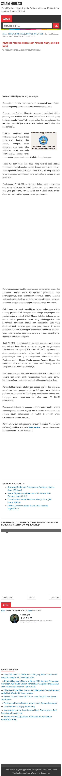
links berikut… (35, 427)
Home (31, 597)
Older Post (55, 597)
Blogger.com (45, 773)
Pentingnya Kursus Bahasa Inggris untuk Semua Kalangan (30, 703)
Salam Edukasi (11, 3)
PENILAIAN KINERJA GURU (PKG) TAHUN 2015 (23, 50)
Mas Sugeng (27, 773)
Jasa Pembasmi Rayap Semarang (19, 706)
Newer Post (7, 597)
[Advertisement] (31, 73)
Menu (7, 18)
